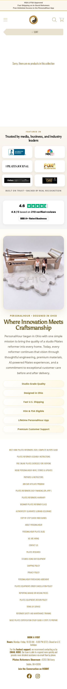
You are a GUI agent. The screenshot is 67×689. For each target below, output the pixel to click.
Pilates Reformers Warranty (33, 497)
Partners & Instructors (33, 477)
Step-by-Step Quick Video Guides (33, 517)
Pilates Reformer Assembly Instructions (33, 456)
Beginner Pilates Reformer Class (33, 504)
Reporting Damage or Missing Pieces (33, 593)
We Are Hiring (33, 538)
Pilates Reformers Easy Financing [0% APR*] (33, 490)
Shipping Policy (33, 565)
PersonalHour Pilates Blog (33, 531)
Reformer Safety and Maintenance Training (33, 613)
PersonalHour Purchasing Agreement (33, 579)
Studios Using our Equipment (34, 558)
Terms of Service (33, 606)
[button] (5, 19)
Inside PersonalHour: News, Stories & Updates (33, 470)
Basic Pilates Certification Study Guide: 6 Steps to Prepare (34, 620)
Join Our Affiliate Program (33, 483)
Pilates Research (33, 552)
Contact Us (33, 545)
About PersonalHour (33, 524)
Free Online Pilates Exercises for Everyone (33, 463)
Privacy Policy (34, 572)
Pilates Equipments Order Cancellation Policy (33, 586)
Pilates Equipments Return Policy (33, 599)
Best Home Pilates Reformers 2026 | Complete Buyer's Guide (33, 449)
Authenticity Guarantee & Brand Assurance (33, 511)
